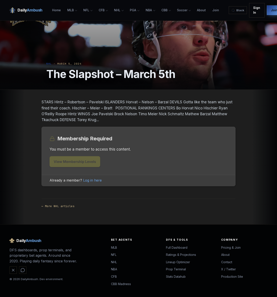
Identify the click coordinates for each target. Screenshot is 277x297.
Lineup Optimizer (178, 262)
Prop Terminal (176, 269)
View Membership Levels (75, 161)
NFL (86, 10)
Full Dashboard (176, 247)
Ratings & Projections (181, 254)
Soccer (182, 10)
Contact (226, 262)
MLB (70, 10)
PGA (133, 10)
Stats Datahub (176, 276)
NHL (117, 10)
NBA (149, 10)
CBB (164, 10)
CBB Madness (121, 284)
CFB (102, 10)
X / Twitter (228, 269)
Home (56, 10)
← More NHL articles (58, 206)
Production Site (232, 276)
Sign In (256, 10)
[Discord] (22, 270)
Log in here (92, 180)
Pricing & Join (231, 247)
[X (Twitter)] (13, 270)
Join (215, 10)
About (201, 10)
